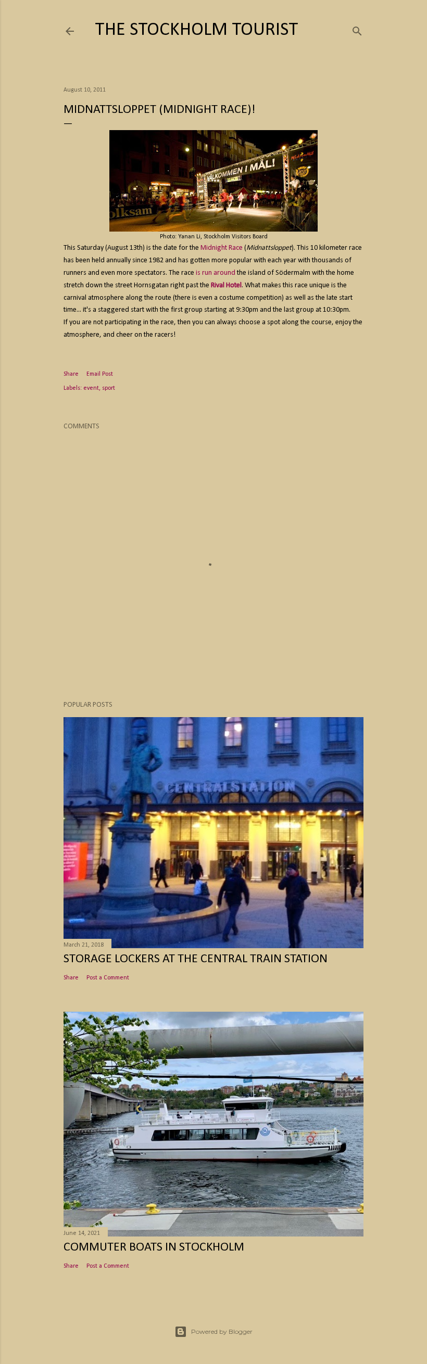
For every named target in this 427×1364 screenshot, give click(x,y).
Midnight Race (221, 248)
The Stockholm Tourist (196, 30)
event (91, 388)
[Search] (357, 29)
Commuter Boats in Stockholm (154, 1247)
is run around (215, 273)
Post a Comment (107, 978)
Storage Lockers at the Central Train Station (196, 959)
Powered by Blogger (222, 1331)
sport (108, 388)
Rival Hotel (226, 285)
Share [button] (71, 374)
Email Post (99, 374)
